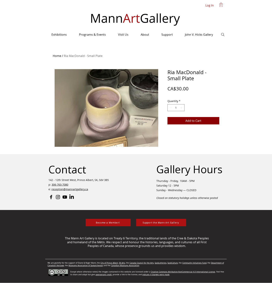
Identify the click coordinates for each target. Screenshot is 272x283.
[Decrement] (170, 107)
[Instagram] (58, 197)
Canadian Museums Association (125, 265)
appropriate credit (103, 274)
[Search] (223, 34)
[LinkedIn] (71, 197)
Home (57, 56)
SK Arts (122, 263)
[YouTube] (65, 197)
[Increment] (181, 107)
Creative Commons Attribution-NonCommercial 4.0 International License (183, 272)
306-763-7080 (60, 184)
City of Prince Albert (109, 263)
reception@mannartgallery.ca (69, 189)
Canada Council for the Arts (142, 263)
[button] (221, 5)
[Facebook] (51, 197)
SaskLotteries (161, 263)
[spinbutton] (176, 107)
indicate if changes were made (155, 274)
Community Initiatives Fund (194, 263)
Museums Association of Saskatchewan (85, 265)
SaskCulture (172, 263)
